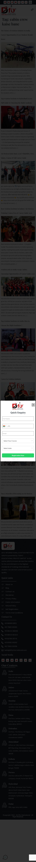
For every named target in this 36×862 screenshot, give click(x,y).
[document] (18, 431)
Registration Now (18, 455)
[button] (33, 405)
